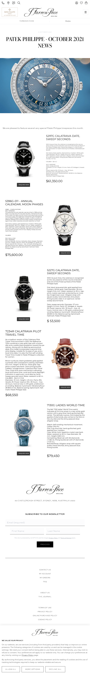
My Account (45, 574)
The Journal (45, 597)
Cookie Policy (45, 620)
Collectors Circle (27, 21)
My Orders (45, 578)
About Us (45, 593)
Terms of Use (44, 608)
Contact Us (45, 570)
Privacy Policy (53, 538)
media (67, 21)
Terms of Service (66, 538)
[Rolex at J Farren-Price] (72, 12)
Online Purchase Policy (45, 616)
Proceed (45, 544)
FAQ (45, 582)
